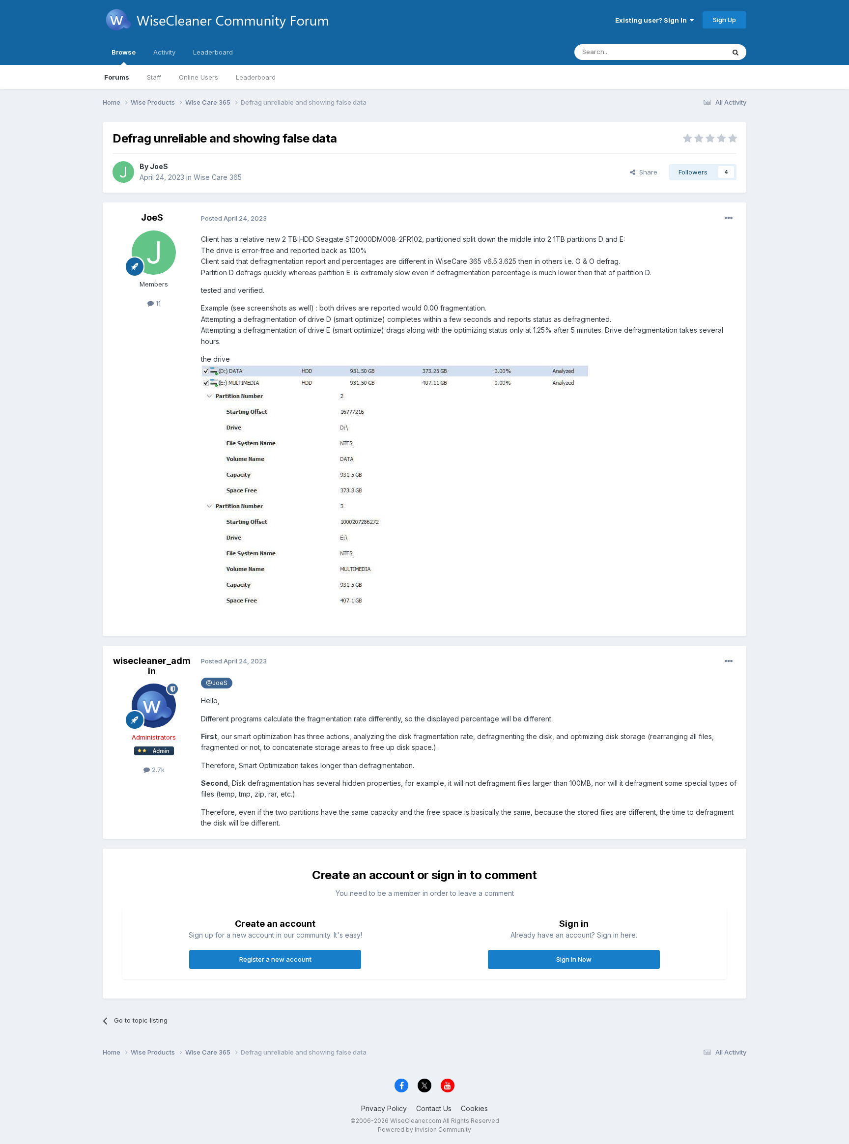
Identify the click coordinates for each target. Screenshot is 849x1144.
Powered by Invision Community (424, 1129)
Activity (164, 52)
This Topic (695, 52)
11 (157, 303)
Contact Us (434, 1108)
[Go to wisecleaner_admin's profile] (154, 706)
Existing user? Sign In (652, 20)
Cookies (474, 1108)
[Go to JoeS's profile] (123, 172)
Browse (124, 52)
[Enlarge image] (413, 376)
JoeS (159, 166)
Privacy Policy (384, 1108)
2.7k (157, 769)
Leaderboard (256, 77)
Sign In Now (574, 959)
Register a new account (275, 959)
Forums (116, 77)
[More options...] (728, 218)
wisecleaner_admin (152, 666)
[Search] (735, 52)
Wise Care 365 (218, 177)
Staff (154, 77)
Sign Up (724, 20)
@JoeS (216, 682)
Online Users (198, 77)
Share (646, 172)
